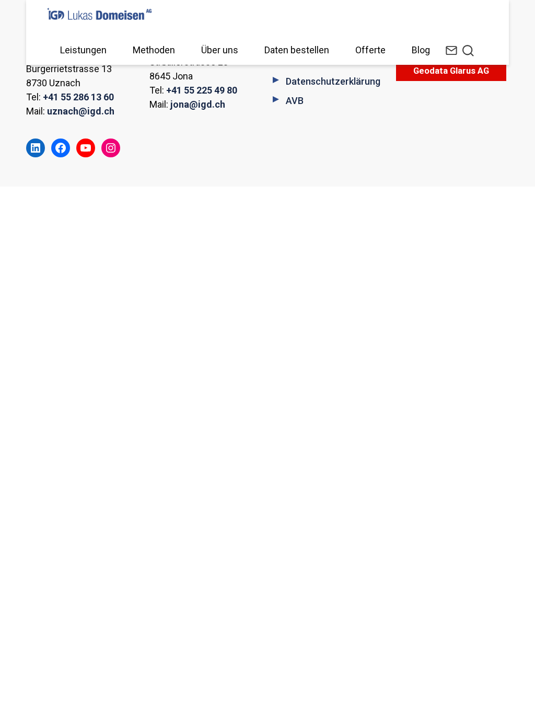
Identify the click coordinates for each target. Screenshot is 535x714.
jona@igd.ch (197, 104)
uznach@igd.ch (80, 111)
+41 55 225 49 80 (201, 90)
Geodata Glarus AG (451, 71)
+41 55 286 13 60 (78, 96)
